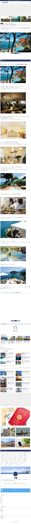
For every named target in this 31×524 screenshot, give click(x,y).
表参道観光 (20, 458)
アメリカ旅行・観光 (24, 461)
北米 (0, 498)
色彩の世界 (10, 464)
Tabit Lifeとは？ (14, 521)
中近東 (1, 501)
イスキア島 (5, 23)
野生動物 (25, 452)
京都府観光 (8, 452)
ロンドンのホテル (4, 452)
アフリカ (1, 502)
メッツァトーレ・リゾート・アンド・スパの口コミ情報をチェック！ (11, 292)
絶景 (28, 452)
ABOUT (15, 483)
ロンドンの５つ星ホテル (4, 464)
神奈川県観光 (3, 455)
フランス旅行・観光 (19, 455)
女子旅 (11, 461)
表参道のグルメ (15, 458)
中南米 (1, 499)
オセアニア (1, 500)
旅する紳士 (15, 330)
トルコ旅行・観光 (18, 464)
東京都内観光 (25, 455)
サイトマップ (2, 508)
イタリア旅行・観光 (10, 23)
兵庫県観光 (7, 461)
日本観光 (19, 461)
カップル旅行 (11, 455)
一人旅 (13, 464)
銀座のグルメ (14, 461)
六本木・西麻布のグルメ (4, 458)
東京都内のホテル (13, 452)
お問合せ (18, 521)
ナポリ (13, 23)
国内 (0, 503)
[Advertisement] (15, 10)
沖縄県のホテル (10, 458)
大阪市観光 (3, 461)
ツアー (15, 455)
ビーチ (7, 455)
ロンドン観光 (20, 452)
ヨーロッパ (2, 23)
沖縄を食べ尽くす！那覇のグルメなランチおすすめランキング (24, 367)
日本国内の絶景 (25, 458)
